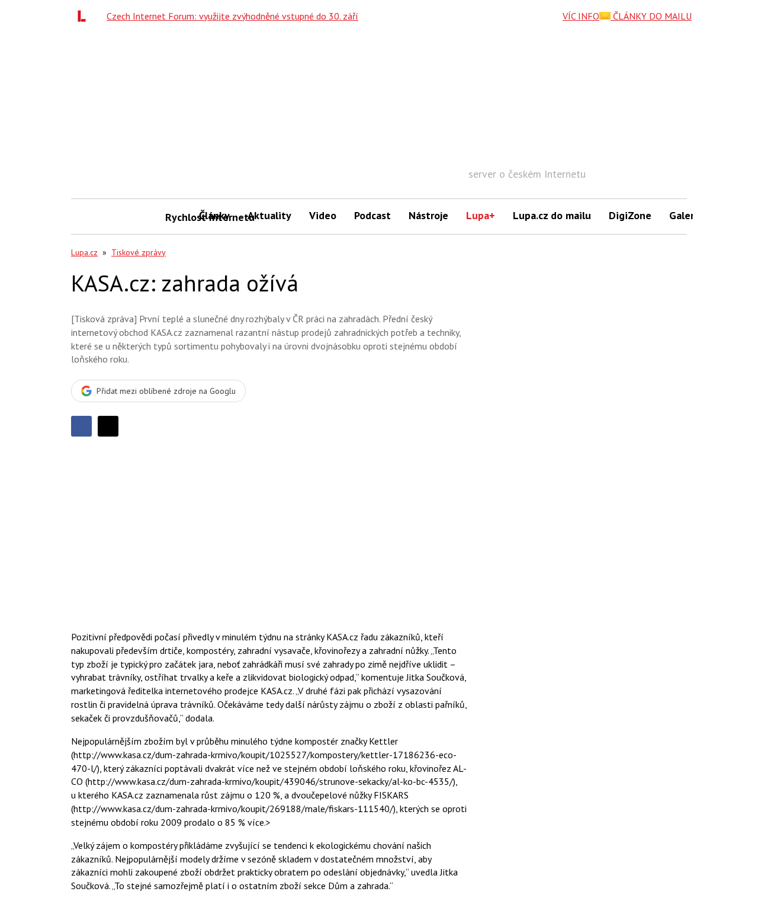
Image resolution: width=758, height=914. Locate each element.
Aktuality (269, 215)
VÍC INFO (581, 16)
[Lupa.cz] (84, 16)
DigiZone (630, 215)
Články (214, 215)
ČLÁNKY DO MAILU (651, 16)
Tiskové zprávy (138, 252)
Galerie (686, 215)
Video (322, 215)
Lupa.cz (84, 252)
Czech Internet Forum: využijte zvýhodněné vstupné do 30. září (232, 16)
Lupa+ (480, 215)
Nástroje (428, 215)
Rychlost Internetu (177, 217)
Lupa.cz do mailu (552, 215)
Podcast (372, 215)
